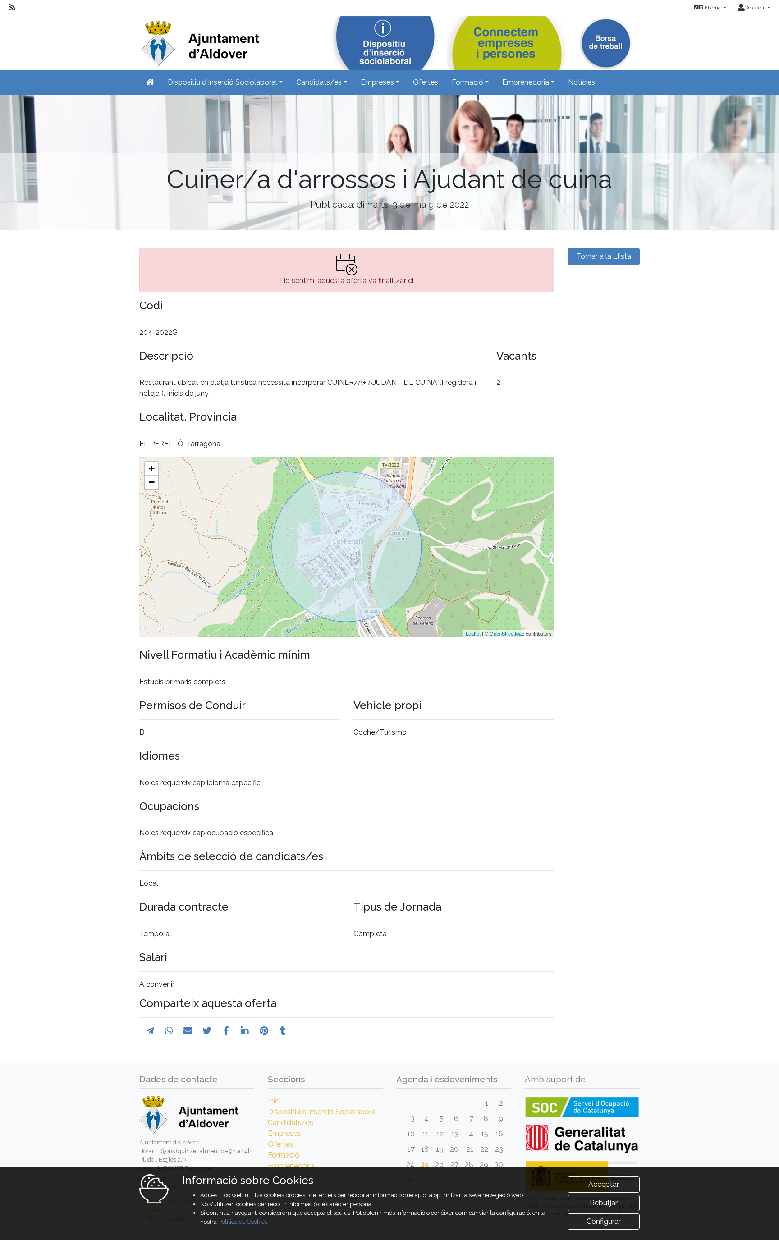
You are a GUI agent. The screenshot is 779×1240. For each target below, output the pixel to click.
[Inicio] (199, 40)
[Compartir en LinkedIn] (245, 1030)
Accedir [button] (755, 8)
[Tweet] (206, 1030)
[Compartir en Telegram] (150, 1030)
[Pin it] (264, 1030)
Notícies (581, 82)
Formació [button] (467, 82)
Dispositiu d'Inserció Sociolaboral (322, 1111)
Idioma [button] (712, 8)
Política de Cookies (242, 1221)
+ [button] (152, 468)
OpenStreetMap (507, 633)
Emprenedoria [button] (525, 82)
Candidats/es (290, 1122)
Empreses (284, 1133)
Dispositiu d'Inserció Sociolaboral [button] (222, 82)
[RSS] (12, 8)
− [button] (152, 482)
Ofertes (425, 82)
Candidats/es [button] (319, 82)
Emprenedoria (291, 1166)
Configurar (604, 1221)
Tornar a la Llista (604, 256)
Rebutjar (604, 1203)
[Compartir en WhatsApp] (169, 1030)
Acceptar (603, 1184)
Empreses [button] (377, 82)
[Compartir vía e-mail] (187, 1030)
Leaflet (473, 633)
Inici (274, 1101)
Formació (283, 1155)
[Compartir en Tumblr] (283, 1030)
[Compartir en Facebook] (226, 1030)
